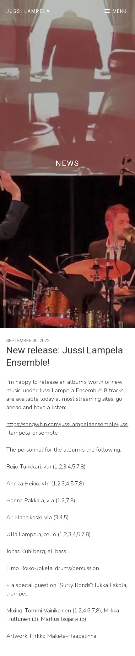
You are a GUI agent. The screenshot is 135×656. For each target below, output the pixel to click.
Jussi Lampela (28, 11)
